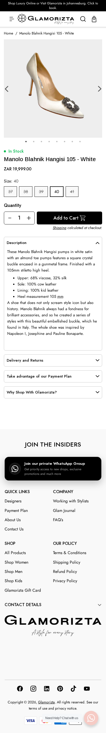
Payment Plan (16, 510)
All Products (15, 553)
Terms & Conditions (69, 553)
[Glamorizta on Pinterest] (60, 689)
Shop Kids (13, 581)
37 (10, 192)
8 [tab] (80, 141)
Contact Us (14, 529)
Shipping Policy (66, 562)
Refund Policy (65, 571)
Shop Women (16, 562)
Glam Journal (64, 510)
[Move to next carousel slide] (59, 416)
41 (72, 192)
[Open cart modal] (94, 19)
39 (41, 192)
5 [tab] (56, 141)
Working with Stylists (71, 501)
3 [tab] (41, 141)
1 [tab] (26, 141)
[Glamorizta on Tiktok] (73, 689)
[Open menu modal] (12, 19)
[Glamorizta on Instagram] (33, 689)
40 (56, 192)
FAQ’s (58, 520)
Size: (11, 181)
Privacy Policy (65, 581)
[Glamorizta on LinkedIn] (46, 689)
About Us (13, 520)
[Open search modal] (83, 19)
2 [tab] (33, 141)
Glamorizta (46, 702)
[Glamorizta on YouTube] (86, 689)
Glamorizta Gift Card (23, 590)
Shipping (59, 227)
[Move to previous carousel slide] (47, 416)
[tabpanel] (53, 88)
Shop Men (13, 571)
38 (25, 192)
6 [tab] (64, 141)
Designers (13, 501)
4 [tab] (49, 141)
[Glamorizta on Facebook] (19, 689)
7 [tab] (72, 141)
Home (8, 33)
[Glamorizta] (45, 19)
